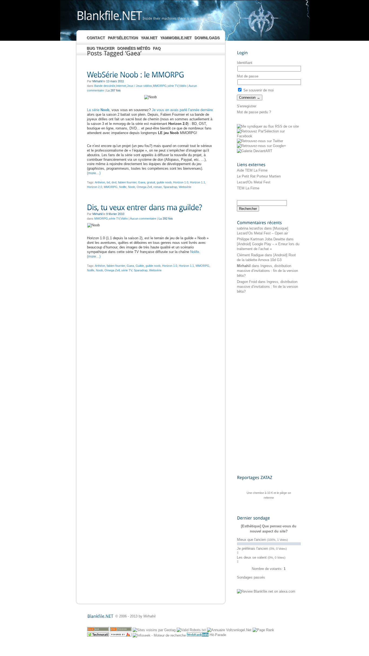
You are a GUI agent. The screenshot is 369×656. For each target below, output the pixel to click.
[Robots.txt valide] (191, 630)
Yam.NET (149, 38)
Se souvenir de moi (258, 90)
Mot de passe (247, 76)
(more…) (93, 173)
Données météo (134, 48)
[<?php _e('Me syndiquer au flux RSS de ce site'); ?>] (268, 126)
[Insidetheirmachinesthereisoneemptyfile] (178, 18)
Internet (121, 85)
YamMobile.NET (176, 38)
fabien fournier (127, 182)
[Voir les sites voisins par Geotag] (154, 630)
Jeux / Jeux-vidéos (139, 85)
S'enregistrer (246, 106)
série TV (172, 85)
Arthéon (100, 182)
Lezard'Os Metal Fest (253, 182)
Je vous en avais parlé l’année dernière (182, 110)
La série (98, 110)
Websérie (185, 187)
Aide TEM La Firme (252, 170)
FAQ (157, 48)
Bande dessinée (104, 85)
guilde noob (164, 182)
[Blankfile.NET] (109, 15)
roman (157, 187)
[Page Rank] (263, 630)
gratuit (151, 182)
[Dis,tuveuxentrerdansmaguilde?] (150, 208)
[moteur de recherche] (159, 635)
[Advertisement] (258, 384)
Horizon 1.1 (197, 182)
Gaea (141, 182)
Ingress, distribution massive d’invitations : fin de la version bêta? (267, 271)
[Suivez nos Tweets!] (260, 141)
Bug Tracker (101, 48)
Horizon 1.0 (180, 182)
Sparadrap (170, 187)
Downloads (207, 38)
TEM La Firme (248, 188)
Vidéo (182, 85)
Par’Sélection (123, 38)
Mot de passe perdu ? (254, 112)
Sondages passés (251, 577)
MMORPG (160, 85)
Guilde (140, 265)
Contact (96, 38)
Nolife (122, 187)
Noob (131, 187)
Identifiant (244, 63)
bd (108, 182)
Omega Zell (144, 187)
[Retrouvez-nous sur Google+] (261, 146)
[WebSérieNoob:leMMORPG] (150, 75)
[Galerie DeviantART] (254, 151)
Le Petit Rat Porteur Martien (259, 176)
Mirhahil (244, 266)
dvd (114, 182)
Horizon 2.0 (94, 187)
